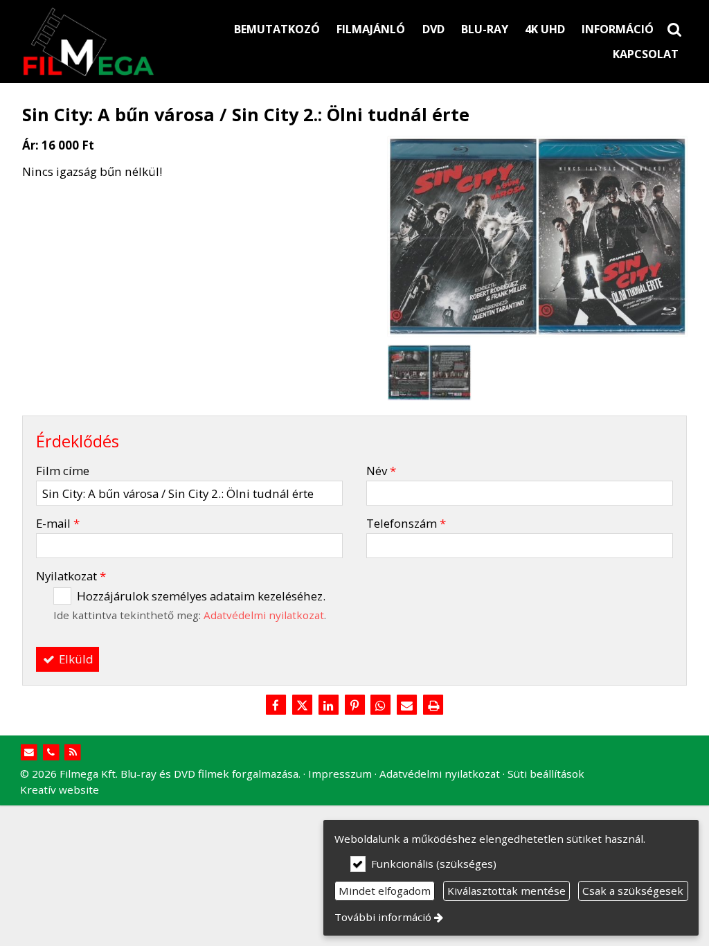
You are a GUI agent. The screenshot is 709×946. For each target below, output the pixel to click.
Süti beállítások (546, 773)
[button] (674, 29)
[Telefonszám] (51, 752)
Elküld (74, 659)
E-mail (58, 523)
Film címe (62, 471)
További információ (382, 917)
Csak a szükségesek (632, 891)
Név (381, 471)
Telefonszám (406, 523)
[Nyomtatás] (433, 705)
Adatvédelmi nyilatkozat (264, 615)
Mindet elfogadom (385, 891)
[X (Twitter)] (302, 705)
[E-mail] (407, 705)
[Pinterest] (354, 705)
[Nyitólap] (116, 41)
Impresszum (340, 773)
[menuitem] (674, 29)
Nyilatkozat (71, 576)
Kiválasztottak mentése (506, 891)
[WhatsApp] (381, 705)
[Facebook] (275, 705)
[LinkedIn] (328, 705)
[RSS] (73, 752)
